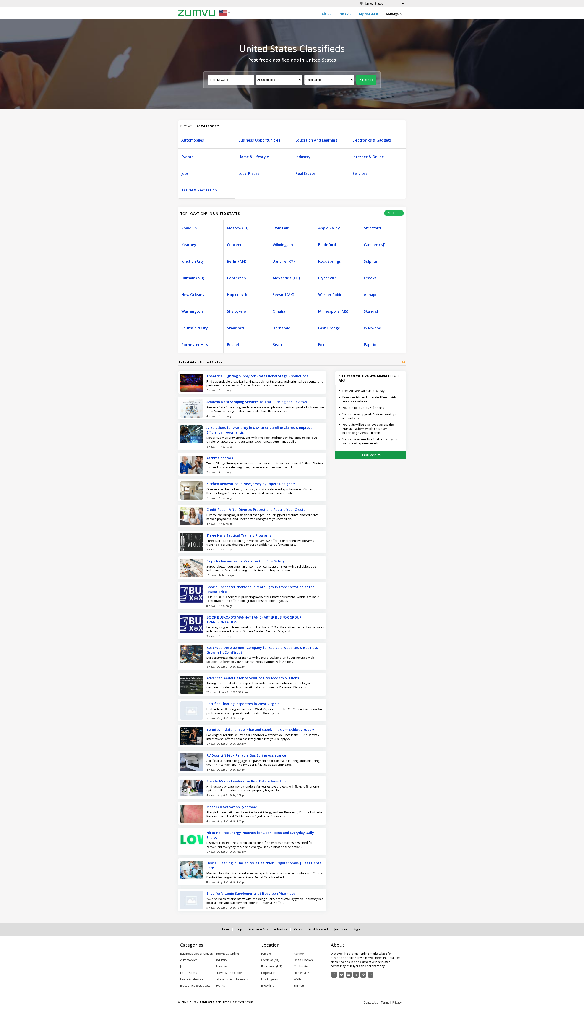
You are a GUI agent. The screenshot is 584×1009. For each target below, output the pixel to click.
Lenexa (370, 277)
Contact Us (371, 1002)
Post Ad (345, 13)
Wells (297, 979)
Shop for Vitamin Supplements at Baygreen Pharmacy (250, 893)
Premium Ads (258, 929)
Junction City (192, 261)
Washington (192, 311)
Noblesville (301, 973)
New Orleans (192, 294)
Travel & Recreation (199, 190)
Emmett (299, 985)
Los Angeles (269, 979)
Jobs (185, 173)
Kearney (188, 244)
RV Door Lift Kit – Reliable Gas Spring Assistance (246, 755)
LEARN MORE (369, 455)
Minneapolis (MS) (333, 311)
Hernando (281, 327)
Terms (385, 1002)
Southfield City (194, 327)
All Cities (394, 213)
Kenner (299, 953)
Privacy (397, 1002)
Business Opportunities (259, 140)
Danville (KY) (284, 261)
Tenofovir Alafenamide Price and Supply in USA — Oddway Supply (260, 729)
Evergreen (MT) (271, 966)
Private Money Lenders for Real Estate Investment (248, 781)
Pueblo (266, 953)
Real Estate (305, 173)
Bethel (233, 344)
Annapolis (372, 294)
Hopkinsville (237, 294)
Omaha (279, 311)
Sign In (358, 929)
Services (359, 173)
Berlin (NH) (236, 261)
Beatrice (280, 344)
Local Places (248, 173)
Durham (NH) (192, 277)
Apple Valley (329, 228)
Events (187, 156)
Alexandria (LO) (286, 277)
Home (225, 929)
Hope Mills (268, 973)
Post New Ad (318, 929)
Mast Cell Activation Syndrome (231, 807)
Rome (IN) (190, 228)
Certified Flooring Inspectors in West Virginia (243, 703)
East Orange (329, 327)
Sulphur (371, 261)
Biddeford (327, 244)
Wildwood (372, 327)
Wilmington (283, 244)
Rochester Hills (194, 344)
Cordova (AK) (270, 960)
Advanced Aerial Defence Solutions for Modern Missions (252, 678)
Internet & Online (368, 156)
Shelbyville (236, 311)
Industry (302, 156)
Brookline (267, 985)
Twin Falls (281, 228)
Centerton (236, 277)
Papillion (371, 344)
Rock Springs (329, 261)
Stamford (235, 327)
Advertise (281, 929)
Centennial (236, 244)
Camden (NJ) (375, 244)
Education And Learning (316, 140)
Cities (326, 13)
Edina (323, 344)
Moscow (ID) (237, 228)
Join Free (340, 929)
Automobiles (192, 140)
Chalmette (301, 966)
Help (238, 929)
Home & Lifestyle (253, 156)
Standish (371, 311)
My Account (368, 13)
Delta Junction (303, 960)
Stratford (372, 228)
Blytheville (327, 277)
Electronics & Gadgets (372, 140)
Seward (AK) (283, 294)
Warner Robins (331, 294)
